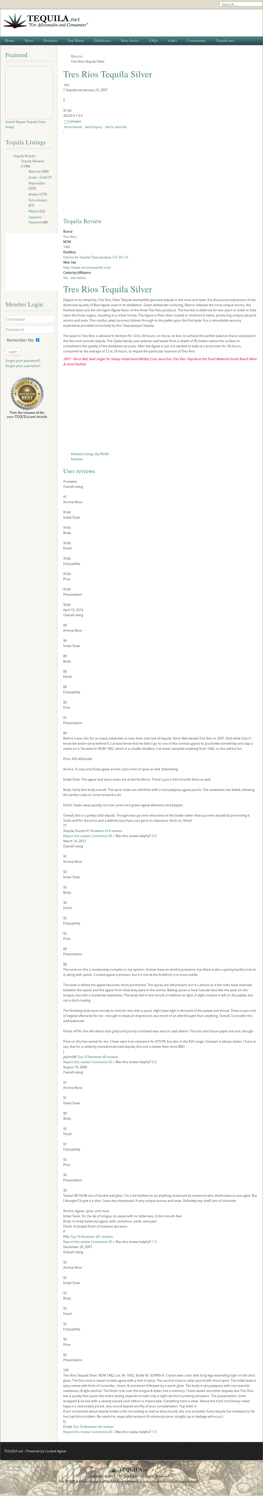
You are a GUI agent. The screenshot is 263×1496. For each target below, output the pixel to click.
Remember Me (20, 340)
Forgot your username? (23, 365)
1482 (66, 247)
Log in (13, 352)
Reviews (77, 459)
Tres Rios (70, 236)
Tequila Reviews (32, 161)
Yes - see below (74, 277)
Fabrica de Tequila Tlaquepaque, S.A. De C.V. (95, 257)
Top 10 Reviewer (89, 1056)
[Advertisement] (160, 410)
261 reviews (104, 1236)
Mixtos (34, 211)
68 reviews (110, 1056)
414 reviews (113, 830)
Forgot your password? (22, 360)
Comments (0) (101, 836)
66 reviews (106, 1426)
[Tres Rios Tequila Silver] (110, 171)
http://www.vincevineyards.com (87, 267)
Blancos (34, 171)
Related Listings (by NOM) (90, 454)
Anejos (34, 194)
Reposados (37, 183)
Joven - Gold (38, 177)
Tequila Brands (24, 156)
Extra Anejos (38, 200)
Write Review (73, 127)
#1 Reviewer (95, 830)
